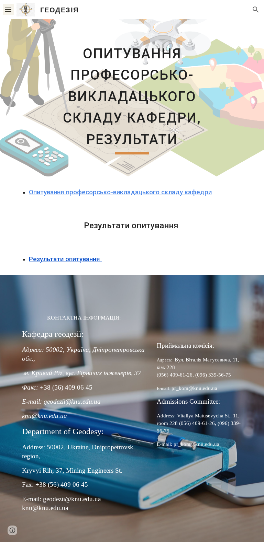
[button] (8, 9)
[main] (132, 97)
